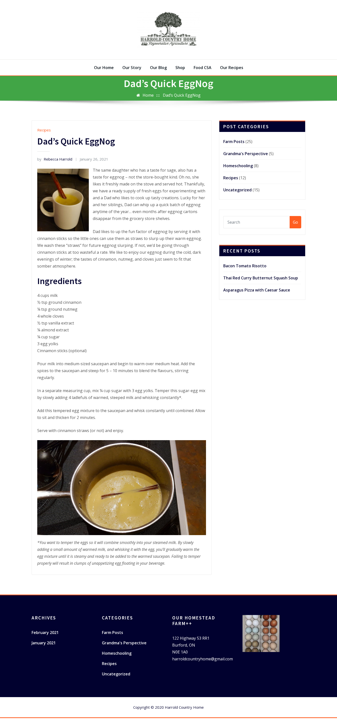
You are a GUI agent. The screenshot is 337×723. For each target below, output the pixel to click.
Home (148, 95)
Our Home (104, 67)
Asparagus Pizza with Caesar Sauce (256, 290)
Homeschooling (238, 165)
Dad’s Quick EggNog (182, 95)
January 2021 (44, 643)
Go (295, 222)
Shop (180, 67)
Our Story (131, 67)
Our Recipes (231, 67)
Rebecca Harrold (54, 159)
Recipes (44, 129)
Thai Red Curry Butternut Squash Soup (260, 278)
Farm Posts (233, 141)
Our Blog (158, 67)
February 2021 (45, 632)
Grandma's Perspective (245, 153)
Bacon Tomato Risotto (244, 266)
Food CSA (202, 67)
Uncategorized (237, 190)
